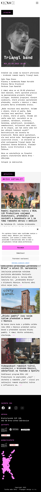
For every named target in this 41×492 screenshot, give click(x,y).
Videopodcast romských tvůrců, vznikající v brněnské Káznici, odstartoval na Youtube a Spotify (20, 368)
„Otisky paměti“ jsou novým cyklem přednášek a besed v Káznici (16, 318)
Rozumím (20, 248)
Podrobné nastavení (20, 259)
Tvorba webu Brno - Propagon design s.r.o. (20, 489)
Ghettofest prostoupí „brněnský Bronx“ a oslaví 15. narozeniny (19, 267)
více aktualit (13, 179)
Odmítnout (21, 253)
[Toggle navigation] (37, 3)
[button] (38, 229)
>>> (20, 285)
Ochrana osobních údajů (20, 263)
